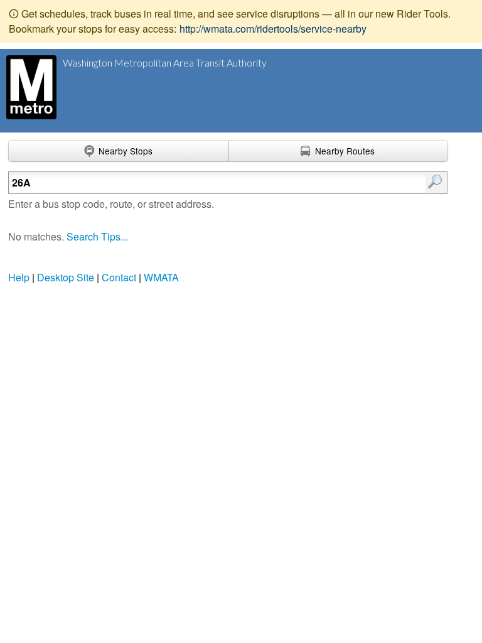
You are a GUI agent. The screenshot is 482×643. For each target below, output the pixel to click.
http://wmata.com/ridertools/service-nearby (273, 28)
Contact (119, 277)
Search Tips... (97, 236)
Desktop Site (65, 277)
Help (18, 277)
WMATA (161, 277)
